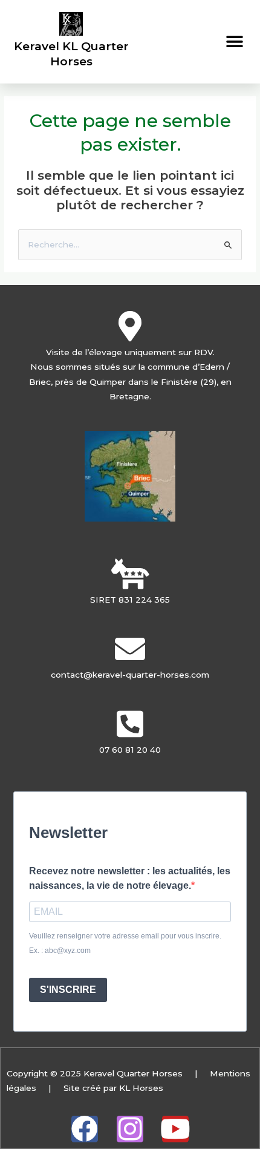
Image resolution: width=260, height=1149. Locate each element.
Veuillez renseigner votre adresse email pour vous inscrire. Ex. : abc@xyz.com (125, 943)
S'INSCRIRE (68, 989)
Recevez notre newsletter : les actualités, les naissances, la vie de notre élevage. (129, 878)
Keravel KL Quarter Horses (71, 53)
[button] (234, 41)
